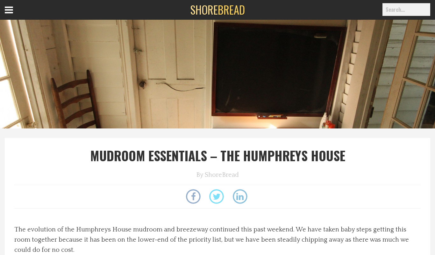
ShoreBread (222, 174)
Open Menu (17, 15)
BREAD (217, 9)
